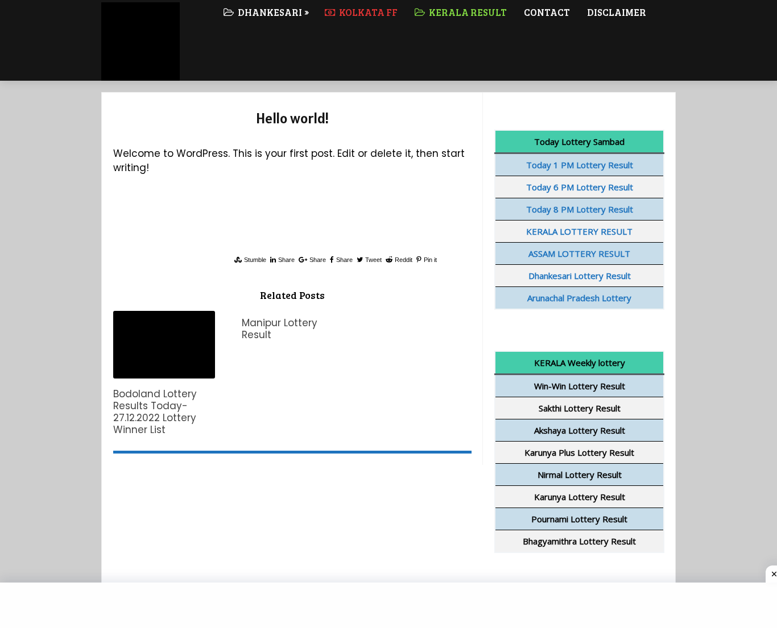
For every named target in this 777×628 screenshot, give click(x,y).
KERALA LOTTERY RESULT (579, 231)
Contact (547, 12)
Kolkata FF (367, 12)
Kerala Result (467, 12)
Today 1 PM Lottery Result (579, 164)
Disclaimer (616, 12)
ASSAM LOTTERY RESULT (579, 253)
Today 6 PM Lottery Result (579, 187)
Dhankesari (269, 12)
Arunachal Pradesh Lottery (579, 297)
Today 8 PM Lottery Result (579, 209)
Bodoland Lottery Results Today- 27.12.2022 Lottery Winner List (155, 411)
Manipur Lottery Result (279, 329)
